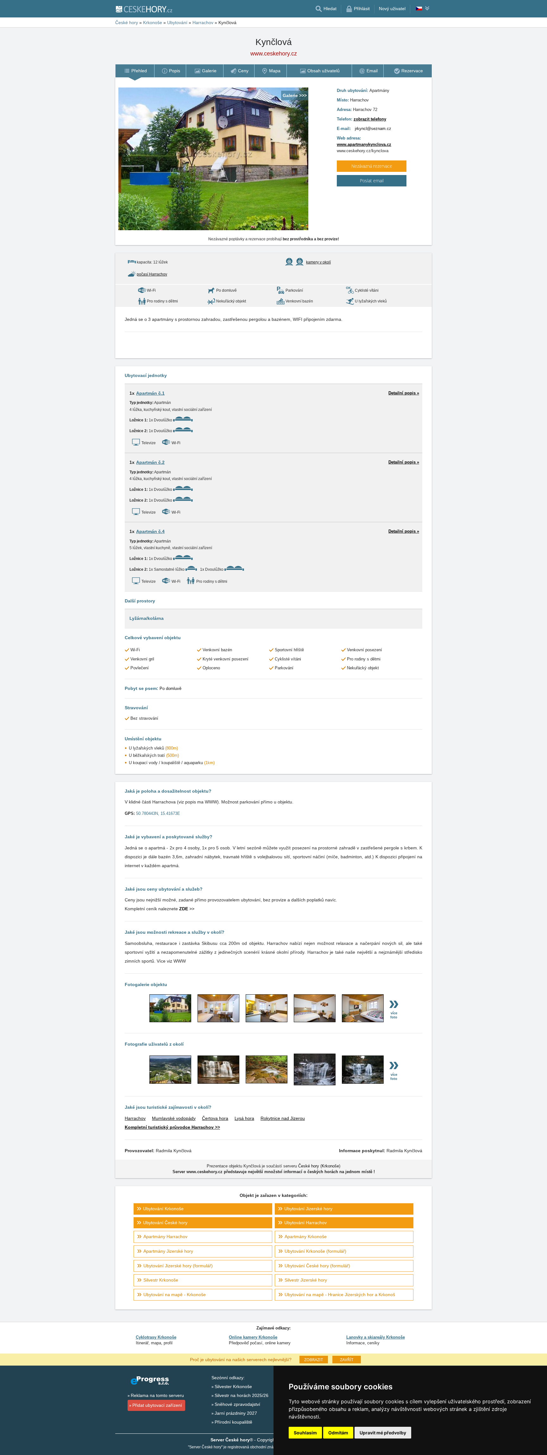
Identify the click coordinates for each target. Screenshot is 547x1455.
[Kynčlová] (170, 1020)
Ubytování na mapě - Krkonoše (174, 1294)
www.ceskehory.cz (273, 53)
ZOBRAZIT (313, 1359)
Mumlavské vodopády (174, 1118)
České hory (308, 1166)
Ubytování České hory (165, 1222)
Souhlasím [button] (305, 1432)
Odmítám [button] (338, 1432)
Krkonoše (330, 1166)
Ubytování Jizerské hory (308, 1208)
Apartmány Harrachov (165, 1236)
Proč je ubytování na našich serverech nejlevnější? (241, 1359)
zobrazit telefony (370, 119)
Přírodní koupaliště (233, 1422)
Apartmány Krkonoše (306, 1236)
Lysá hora (244, 1118)
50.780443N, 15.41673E (158, 813)
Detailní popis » (403, 393)
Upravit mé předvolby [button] (383, 1432)
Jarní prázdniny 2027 (236, 1413)
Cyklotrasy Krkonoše (156, 1337)
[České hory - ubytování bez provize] (143, 8)
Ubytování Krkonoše (163, 1208)
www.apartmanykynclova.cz (364, 144)
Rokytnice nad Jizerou (283, 1118)
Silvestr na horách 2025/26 (241, 1395)
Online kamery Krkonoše (253, 1337)
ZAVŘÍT (346, 1359)
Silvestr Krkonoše (160, 1280)
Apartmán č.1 (150, 393)
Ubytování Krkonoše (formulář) (315, 1251)
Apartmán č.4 (150, 531)
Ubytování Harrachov (305, 1222)
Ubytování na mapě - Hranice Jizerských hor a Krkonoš (340, 1294)
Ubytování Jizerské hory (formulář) (178, 1265)
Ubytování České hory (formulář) (317, 1265)
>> (186, 908)
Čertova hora (215, 1118)
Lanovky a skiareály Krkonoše (375, 1337)
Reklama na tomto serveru (157, 1395)
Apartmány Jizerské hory (168, 1251)
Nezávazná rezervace (371, 166)
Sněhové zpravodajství (237, 1404)
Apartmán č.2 (150, 462)
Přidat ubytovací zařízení (157, 1405)
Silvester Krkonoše (233, 1386)
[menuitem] (134, 70)
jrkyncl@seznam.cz (373, 128)
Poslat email (372, 181)
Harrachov (135, 1118)
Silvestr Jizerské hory (306, 1280)
